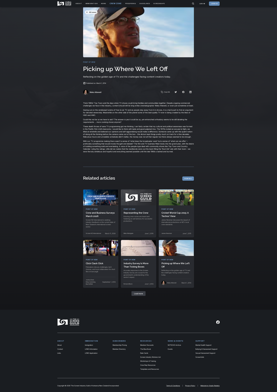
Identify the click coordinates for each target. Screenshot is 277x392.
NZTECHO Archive (174, 345)
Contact (60, 349)
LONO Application (91, 353)
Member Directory (119, 349)
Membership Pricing (120, 345)
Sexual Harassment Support (205, 353)
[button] (79, 3)
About (59, 345)
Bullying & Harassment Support (206, 349)
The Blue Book (145, 349)
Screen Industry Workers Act (150, 357)
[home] (64, 3)
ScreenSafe (200, 357)
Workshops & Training (148, 361)
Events (170, 349)
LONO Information (91, 349)
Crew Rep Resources (147, 365)
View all (188, 178)
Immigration (89, 345)
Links (59, 353)
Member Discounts (147, 345)
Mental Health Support (203, 345)
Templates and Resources (149, 369)
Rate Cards (144, 353)
